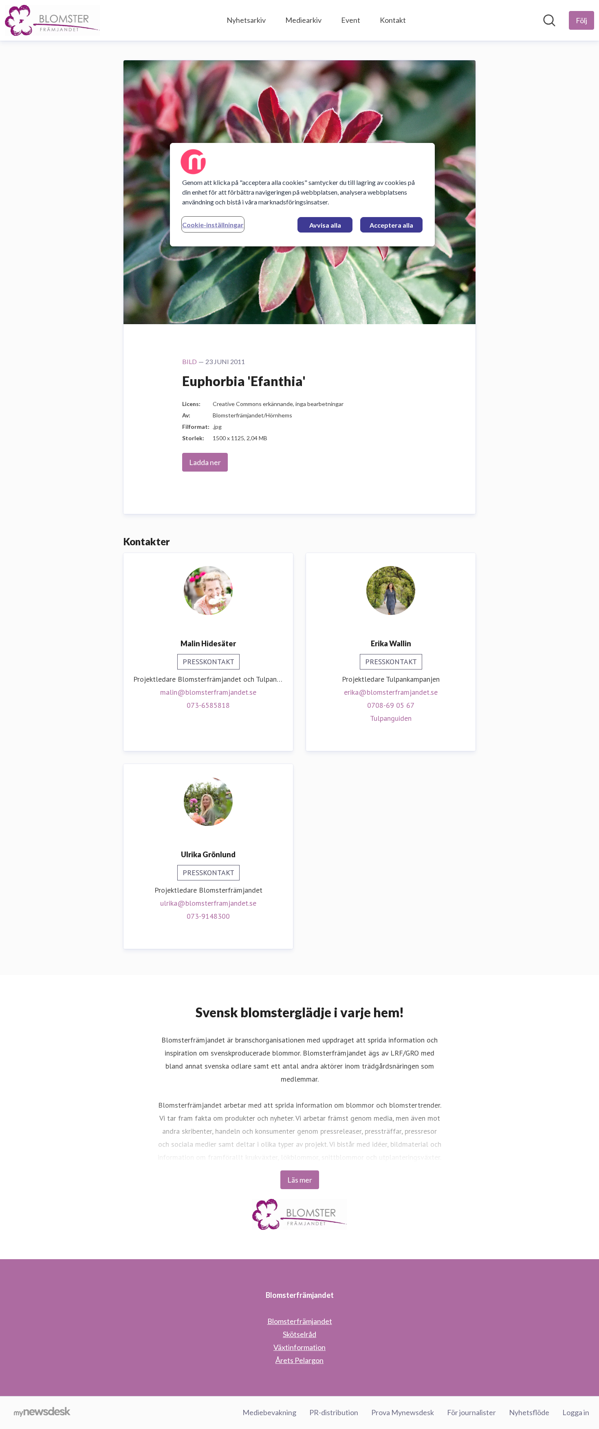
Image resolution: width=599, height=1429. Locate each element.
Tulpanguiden (391, 718)
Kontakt (393, 19)
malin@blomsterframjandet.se (208, 692)
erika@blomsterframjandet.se (391, 692)
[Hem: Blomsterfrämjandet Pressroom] (52, 20)
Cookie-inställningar (213, 224)
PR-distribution (333, 1412)
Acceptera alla (391, 225)
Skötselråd (299, 1334)
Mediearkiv (303, 19)
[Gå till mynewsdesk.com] (42, 1412)
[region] (302, 194)
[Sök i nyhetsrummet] (549, 20)
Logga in (575, 1412)
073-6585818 (208, 705)
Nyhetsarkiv (246, 19)
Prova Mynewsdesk (402, 1412)
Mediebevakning (269, 1412)
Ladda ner (205, 462)
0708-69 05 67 (390, 705)
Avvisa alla (325, 225)
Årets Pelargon (299, 1360)
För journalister (471, 1412)
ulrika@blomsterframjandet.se (208, 903)
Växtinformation (299, 1347)
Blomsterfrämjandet (299, 1321)
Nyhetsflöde (529, 1412)
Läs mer (299, 1179)
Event (350, 19)
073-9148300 (208, 916)
